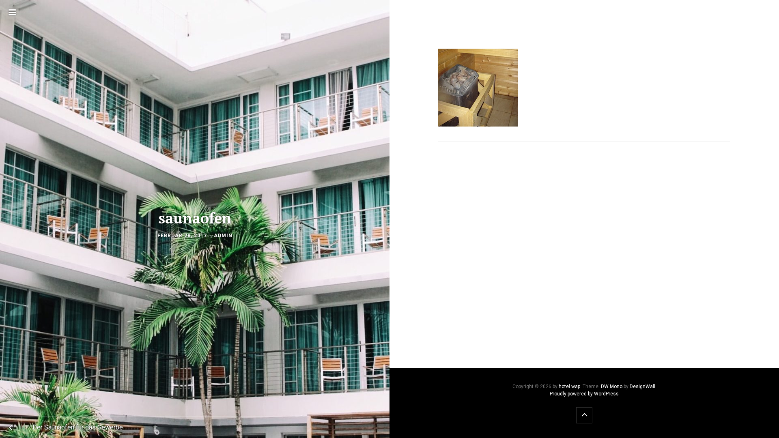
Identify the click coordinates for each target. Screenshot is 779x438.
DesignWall (642, 386)
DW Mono (611, 386)
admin (223, 235)
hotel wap (569, 386)
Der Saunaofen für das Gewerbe (77, 427)
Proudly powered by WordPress (584, 394)
